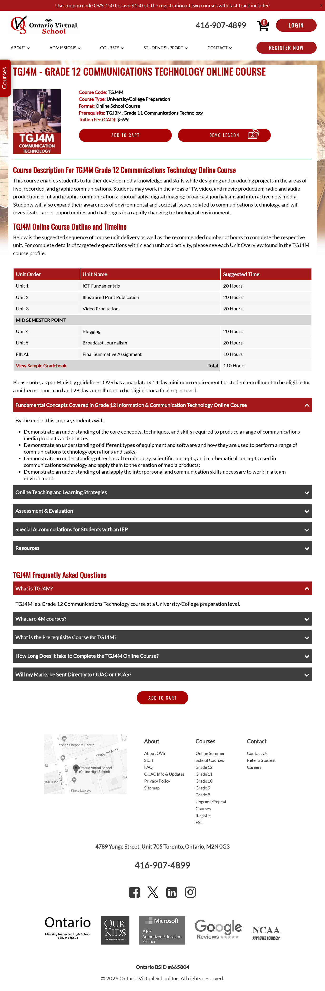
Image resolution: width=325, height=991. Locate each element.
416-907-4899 (221, 25)
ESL (199, 822)
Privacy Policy (157, 781)
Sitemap (152, 787)
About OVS (154, 753)
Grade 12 (204, 767)
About (18, 47)
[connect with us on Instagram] (190, 892)
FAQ (148, 767)
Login (296, 25)
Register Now (286, 47)
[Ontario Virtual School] (44, 25)
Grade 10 (204, 781)
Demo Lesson (224, 135)
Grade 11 (204, 774)
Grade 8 (203, 794)
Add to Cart (125, 135)
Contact (217, 47)
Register (203, 815)
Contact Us (257, 753)
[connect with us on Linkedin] (171, 892)
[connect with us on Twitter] (153, 892)
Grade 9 (203, 787)
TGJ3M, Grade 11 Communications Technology (154, 113)
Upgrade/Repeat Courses (211, 805)
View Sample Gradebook (41, 365)
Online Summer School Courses (210, 757)
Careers (254, 767)
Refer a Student (261, 760)
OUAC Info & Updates (164, 774)
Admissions (62, 47)
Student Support (163, 47)
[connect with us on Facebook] (134, 892)
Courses (109, 47)
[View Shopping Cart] (263, 25)
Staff (148, 760)
